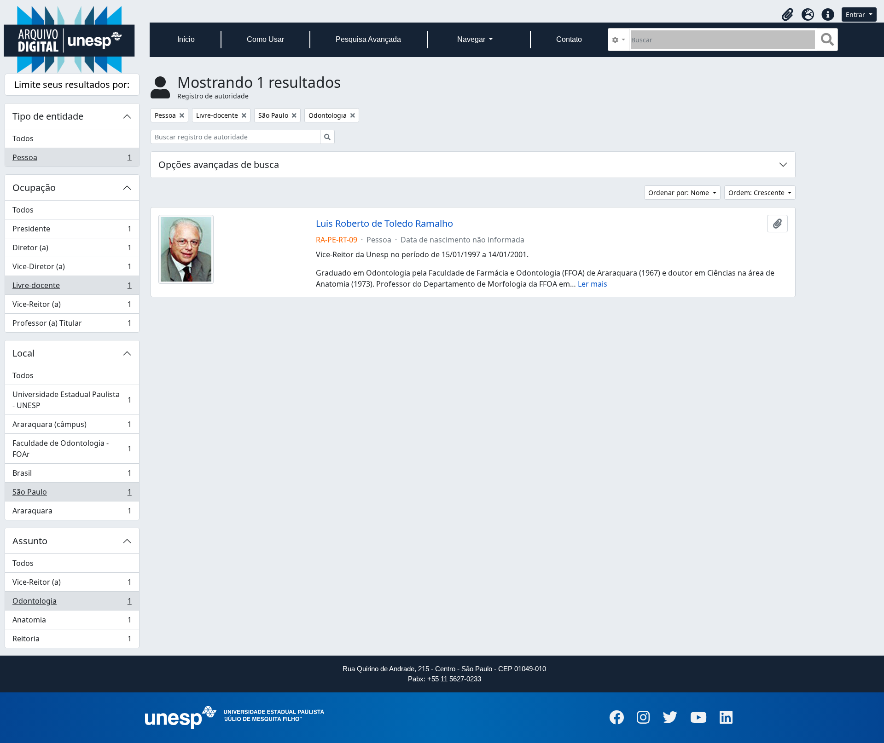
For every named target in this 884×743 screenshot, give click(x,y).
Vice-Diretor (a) (72, 268)
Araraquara (72, 513)
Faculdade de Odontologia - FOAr (72, 448)
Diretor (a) (72, 249)
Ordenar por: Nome (679, 192)
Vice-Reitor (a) (72, 306)
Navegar (472, 39)
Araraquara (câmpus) (72, 426)
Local (23, 353)
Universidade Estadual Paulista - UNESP (72, 399)
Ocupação (34, 187)
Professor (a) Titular (72, 325)
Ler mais (592, 284)
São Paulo (72, 494)
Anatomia (72, 622)
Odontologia (72, 603)
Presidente (72, 231)
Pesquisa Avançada (368, 39)
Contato (569, 39)
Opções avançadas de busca (218, 164)
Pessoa (72, 159)
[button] (787, 15)
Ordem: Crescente (757, 192)
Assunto (29, 541)
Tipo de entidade (47, 116)
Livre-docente (72, 287)
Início (186, 39)
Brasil (72, 475)
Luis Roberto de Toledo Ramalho (384, 223)
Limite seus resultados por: (71, 84)
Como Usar (265, 39)
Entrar (856, 14)
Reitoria (72, 641)
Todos (23, 138)
